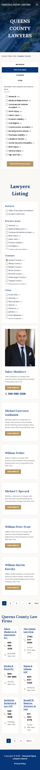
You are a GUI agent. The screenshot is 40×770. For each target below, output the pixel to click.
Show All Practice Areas (20, 164)
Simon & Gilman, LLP (28, 669)
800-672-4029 (29, 679)
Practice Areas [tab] (20, 70)
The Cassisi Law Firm (30, 630)
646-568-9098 (9, 714)
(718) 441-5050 (29, 639)
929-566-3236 (17, 394)
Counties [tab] (20, 75)
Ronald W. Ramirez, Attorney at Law (30, 704)
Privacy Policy (20, 763)
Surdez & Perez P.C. (9, 667)
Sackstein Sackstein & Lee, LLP (10, 703)
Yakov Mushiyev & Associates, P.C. (10, 633)
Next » (36, 603)
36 (29, 603)
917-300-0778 (29, 717)
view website (13, 388)
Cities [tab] (20, 80)
